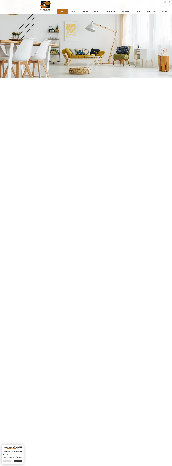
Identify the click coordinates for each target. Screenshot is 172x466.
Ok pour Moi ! (18, 461)
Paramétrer (7, 461)
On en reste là (17, 446)
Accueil (62, 11)
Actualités (138, 11)
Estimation (125, 11)
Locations (85, 11)
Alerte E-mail (151, 11)
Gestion (96, 11)
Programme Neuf (110, 11)
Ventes (73, 11)
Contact (164, 11)
